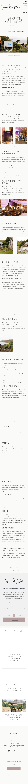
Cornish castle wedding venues (18, 59)
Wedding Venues (14, 25)
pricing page (18, 514)
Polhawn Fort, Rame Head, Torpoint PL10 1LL (14, 31)
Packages (25, 5)
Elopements (25, 7)
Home (26, 1)
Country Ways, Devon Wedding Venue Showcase (14, 717)
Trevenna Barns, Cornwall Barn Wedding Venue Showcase (14, 658)
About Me (25, 3)
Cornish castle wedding (12, 550)
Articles (25, 10)
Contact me (15, 557)
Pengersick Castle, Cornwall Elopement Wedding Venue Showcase (14, 688)
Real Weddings (14, 733)
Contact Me (25, 12)
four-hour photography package (13, 67)
